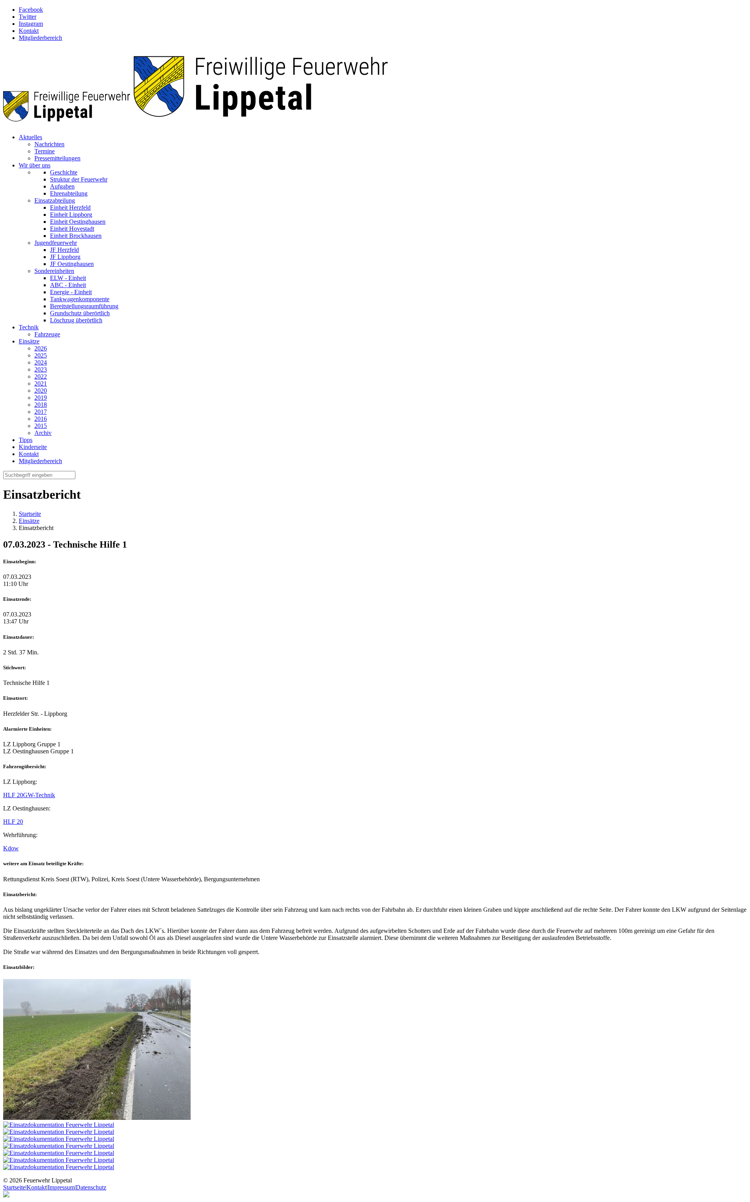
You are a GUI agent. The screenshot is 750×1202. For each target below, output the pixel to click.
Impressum (61, 1187)
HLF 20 (13, 795)
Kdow (11, 848)
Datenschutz (91, 1187)
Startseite (30, 513)
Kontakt (36, 1187)
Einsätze (29, 520)
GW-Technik (39, 795)
